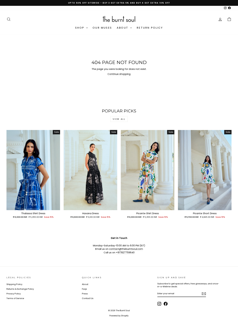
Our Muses (102, 28)
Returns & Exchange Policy (20, 289)
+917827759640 (125, 252)
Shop (80, 28)
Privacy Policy (13, 293)
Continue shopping (119, 74)
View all (119, 119)
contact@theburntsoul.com (126, 249)
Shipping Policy (14, 284)
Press (85, 293)
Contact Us (87, 298)
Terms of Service (15, 298)
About (123, 28)
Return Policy (150, 28)
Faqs (84, 289)
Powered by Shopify (119, 315)
